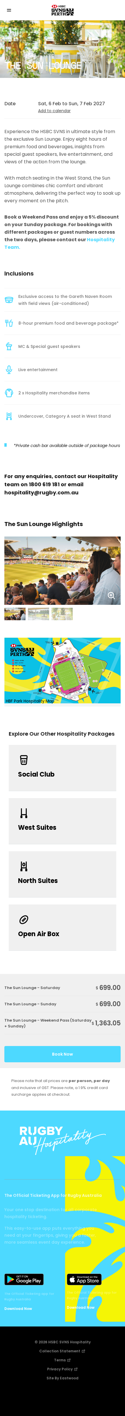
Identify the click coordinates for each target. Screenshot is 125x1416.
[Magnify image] (62, 571)
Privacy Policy (60, 1369)
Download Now (18, 1308)
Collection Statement (60, 1351)
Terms (60, 1360)
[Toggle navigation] (13, 10)
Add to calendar (54, 111)
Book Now (62, 1054)
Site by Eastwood (62, 1378)
